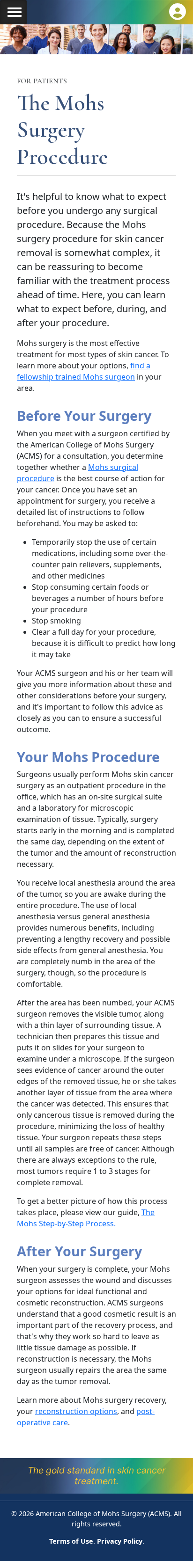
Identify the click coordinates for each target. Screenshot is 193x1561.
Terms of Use (71, 1541)
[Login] (177, 11)
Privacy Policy (119, 1541)
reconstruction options (76, 1411)
